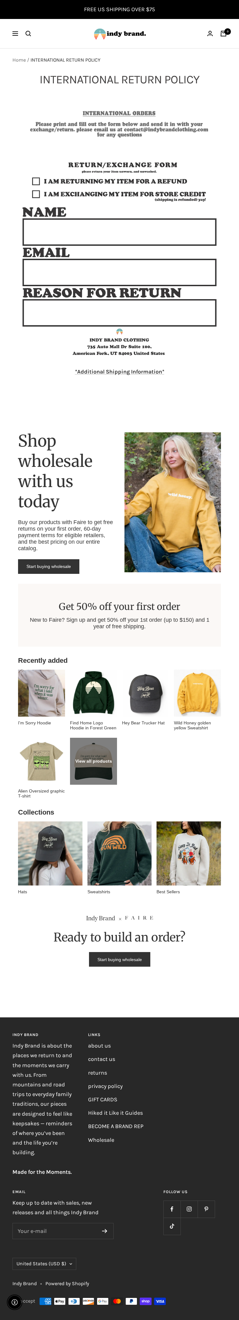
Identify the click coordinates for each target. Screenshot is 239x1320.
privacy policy (105, 1086)
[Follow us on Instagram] (189, 1209)
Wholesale (101, 1139)
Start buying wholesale (48, 566)
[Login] (210, 33)
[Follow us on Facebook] (171, 1209)
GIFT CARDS (102, 1099)
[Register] (104, 1231)
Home (19, 60)
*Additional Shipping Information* (119, 371)
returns (97, 1072)
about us (99, 1045)
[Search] (28, 33)
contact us (101, 1059)
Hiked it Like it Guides (115, 1112)
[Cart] (223, 33)
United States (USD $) (41, 1264)
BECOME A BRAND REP (115, 1126)
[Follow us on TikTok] (171, 1226)
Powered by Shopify (67, 1283)
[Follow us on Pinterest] (206, 1209)
